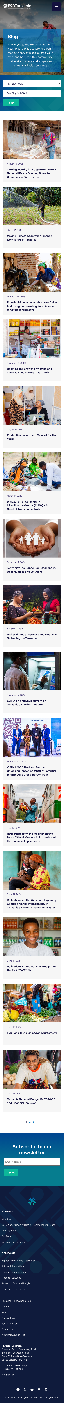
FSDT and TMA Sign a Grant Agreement (32, 1032)
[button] (32, 83)
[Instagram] (39, 1390)
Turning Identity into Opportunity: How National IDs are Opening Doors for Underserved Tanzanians (31, 173)
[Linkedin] (46, 1390)
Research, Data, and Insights (17, 1283)
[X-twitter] (25, 1390)
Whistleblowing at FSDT (14, 1335)
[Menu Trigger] (56, 6)
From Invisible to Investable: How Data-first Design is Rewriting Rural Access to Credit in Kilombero (32, 306)
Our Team (6, 1236)
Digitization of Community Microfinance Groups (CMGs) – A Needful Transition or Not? (27, 505)
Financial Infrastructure (14, 1272)
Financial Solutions (11, 1277)
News (4, 1312)
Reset (11, 102)
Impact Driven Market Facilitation (19, 1260)
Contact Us (7, 1329)
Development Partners (13, 1242)
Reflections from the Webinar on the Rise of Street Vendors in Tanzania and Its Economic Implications (31, 837)
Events (5, 1306)
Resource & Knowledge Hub (16, 1301)
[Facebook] (18, 1390)
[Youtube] (32, 1390)
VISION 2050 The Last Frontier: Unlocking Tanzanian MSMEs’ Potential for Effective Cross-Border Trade (31, 771)
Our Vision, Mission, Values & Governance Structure (28, 1225)
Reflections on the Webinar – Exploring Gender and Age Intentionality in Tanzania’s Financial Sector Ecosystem (31, 903)
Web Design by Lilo (49, 1397)
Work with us (8, 1318)
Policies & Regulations (13, 1266)
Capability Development (14, 1289)
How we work (9, 1230)
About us (6, 1219)
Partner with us (9, 1323)
